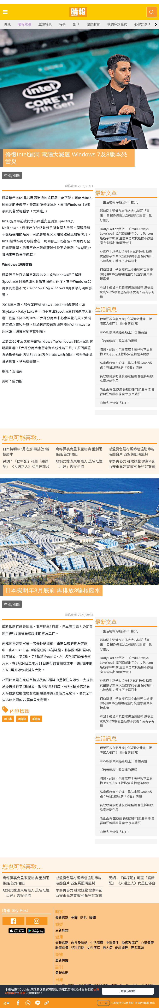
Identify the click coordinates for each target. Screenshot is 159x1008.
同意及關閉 (127, 991)
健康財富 (93, 24)
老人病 (107, 947)
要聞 (74, 917)
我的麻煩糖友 (117, 24)
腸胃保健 (62, 947)
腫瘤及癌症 (130, 942)
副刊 (76, 24)
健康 (7, 24)
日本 (9, 719)
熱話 (83, 917)
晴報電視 (24, 24)
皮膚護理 (121, 947)
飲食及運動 (79, 942)
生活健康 (96, 942)
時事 (62, 24)
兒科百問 (77, 947)
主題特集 (45, 24)
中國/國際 (12, 175)
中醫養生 (112, 942)
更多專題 (137, 947)
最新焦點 (62, 917)
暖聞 (92, 917)
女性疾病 (93, 947)
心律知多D (142, 24)
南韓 (23, 719)
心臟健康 (147, 942)
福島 (37, 719)
